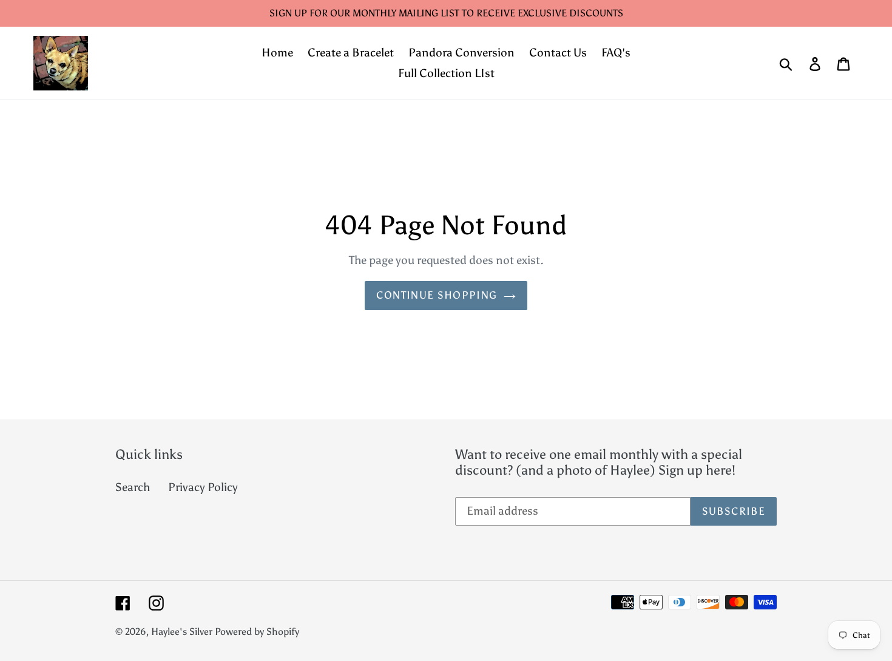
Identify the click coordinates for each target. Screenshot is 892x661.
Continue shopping (436, 295)
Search (132, 487)
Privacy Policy (203, 487)
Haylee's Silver (181, 631)
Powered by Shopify (257, 631)
